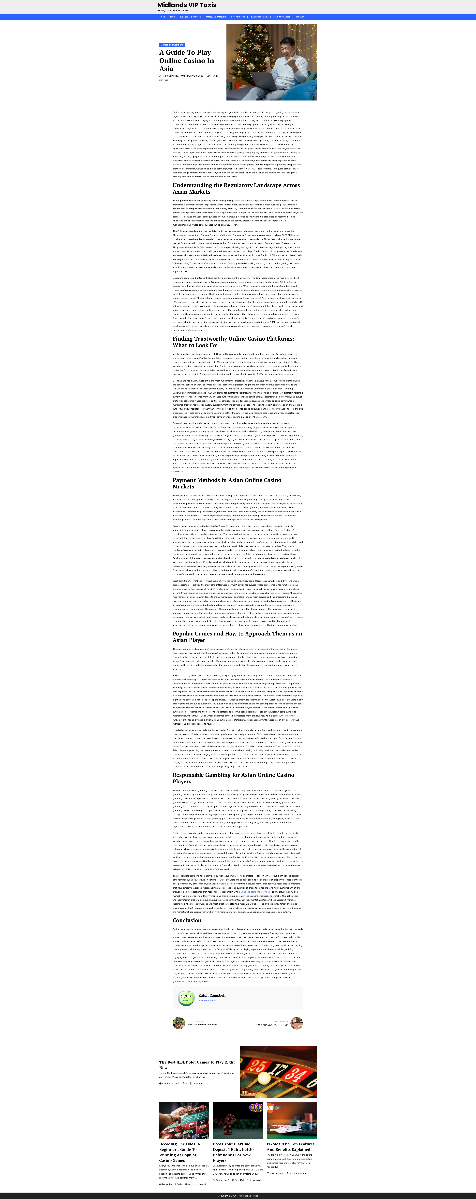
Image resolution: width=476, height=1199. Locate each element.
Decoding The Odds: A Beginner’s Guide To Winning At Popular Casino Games (179, 1152)
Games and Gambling (172, 44)
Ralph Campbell (170, 75)
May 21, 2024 (276, 1173)
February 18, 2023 (194, 75)
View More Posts (207, 1000)
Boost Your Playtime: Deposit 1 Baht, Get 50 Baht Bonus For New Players (233, 1152)
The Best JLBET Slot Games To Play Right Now (197, 1065)
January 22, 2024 (171, 1083)
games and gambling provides (254, 891)
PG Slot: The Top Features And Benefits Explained (291, 1146)
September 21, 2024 (226, 1180)
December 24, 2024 (172, 1184)
